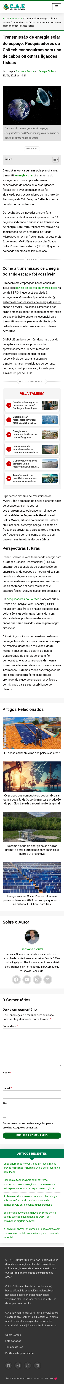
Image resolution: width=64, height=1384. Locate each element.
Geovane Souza (25, 71)
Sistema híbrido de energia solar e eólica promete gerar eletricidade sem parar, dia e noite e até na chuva (32, 850)
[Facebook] (16, 979)
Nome (7, 1072)
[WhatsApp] (28, 1365)
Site (5, 1103)
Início (5, 18)
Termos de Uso (14, 1347)
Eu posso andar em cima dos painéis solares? (32, 753)
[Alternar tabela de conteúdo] (54, 160)
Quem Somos (13, 1335)
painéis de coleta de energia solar (36, 288)
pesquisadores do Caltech (23, 599)
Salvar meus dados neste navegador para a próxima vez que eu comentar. (28, 1125)
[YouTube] (26, 979)
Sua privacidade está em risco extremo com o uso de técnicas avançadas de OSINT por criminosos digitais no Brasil (30, 1217)
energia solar (24, 175)
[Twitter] (47, 979)
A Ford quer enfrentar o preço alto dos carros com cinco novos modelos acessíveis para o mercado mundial (32, 1233)
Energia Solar (16, 18)
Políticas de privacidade (19, 1353)
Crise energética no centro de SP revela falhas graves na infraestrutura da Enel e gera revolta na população (32, 1168)
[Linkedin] (37, 1365)
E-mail (7, 1088)
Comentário (10, 1026)
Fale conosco (13, 1341)
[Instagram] (37, 979)
